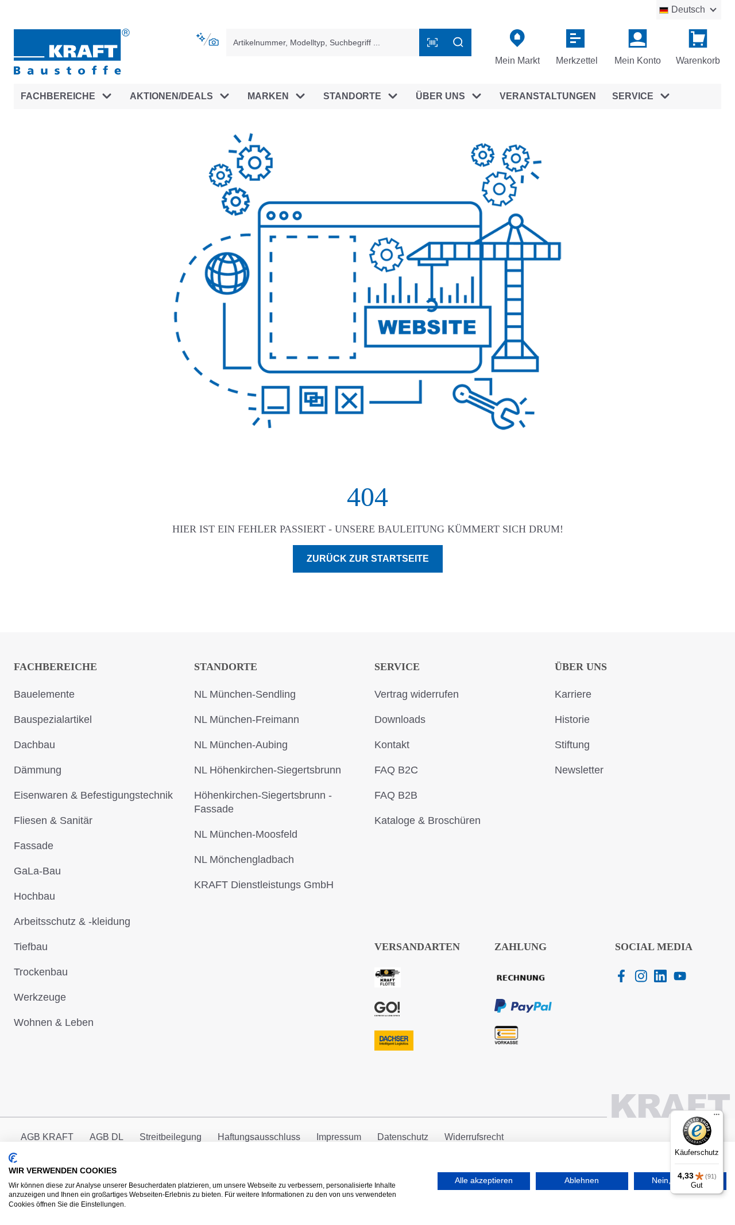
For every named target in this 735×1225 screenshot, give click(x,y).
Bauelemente (44, 694)
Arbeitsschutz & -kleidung (72, 921)
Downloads (399, 719)
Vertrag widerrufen (416, 694)
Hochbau (34, 896)
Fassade (33, 845)
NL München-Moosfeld (245, 834)
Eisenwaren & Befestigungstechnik (93, 795)
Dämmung (37, 770)
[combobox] (323, 42)
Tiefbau (31, 946)
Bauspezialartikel (53, 719)
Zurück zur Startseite (368, 558)
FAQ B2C (396, 770)
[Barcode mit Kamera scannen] (432, 42)
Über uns (581, 666)
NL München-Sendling (245, 694)
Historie (572, 719)
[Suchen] (458, 42)
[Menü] (717, 1117)
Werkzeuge (40, 997)
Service (397, 666)
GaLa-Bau (37, 871)
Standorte (225, 666)
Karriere (573, 694)
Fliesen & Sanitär (53, 820)
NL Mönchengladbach (244, 859)
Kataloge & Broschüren (427, 820)
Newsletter (579, 770)
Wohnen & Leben (54, 1022)
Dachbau (34, 744)
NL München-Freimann (246, 719)
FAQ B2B (395, 795)
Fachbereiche (55, 666)
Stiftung (572, 744)
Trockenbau (41, 972)
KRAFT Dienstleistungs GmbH (264, 884)
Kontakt (391, 744)
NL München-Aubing (241, 744)
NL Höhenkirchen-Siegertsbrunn (267, 770)
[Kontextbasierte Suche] (208, 39)
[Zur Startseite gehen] (72, 51)
